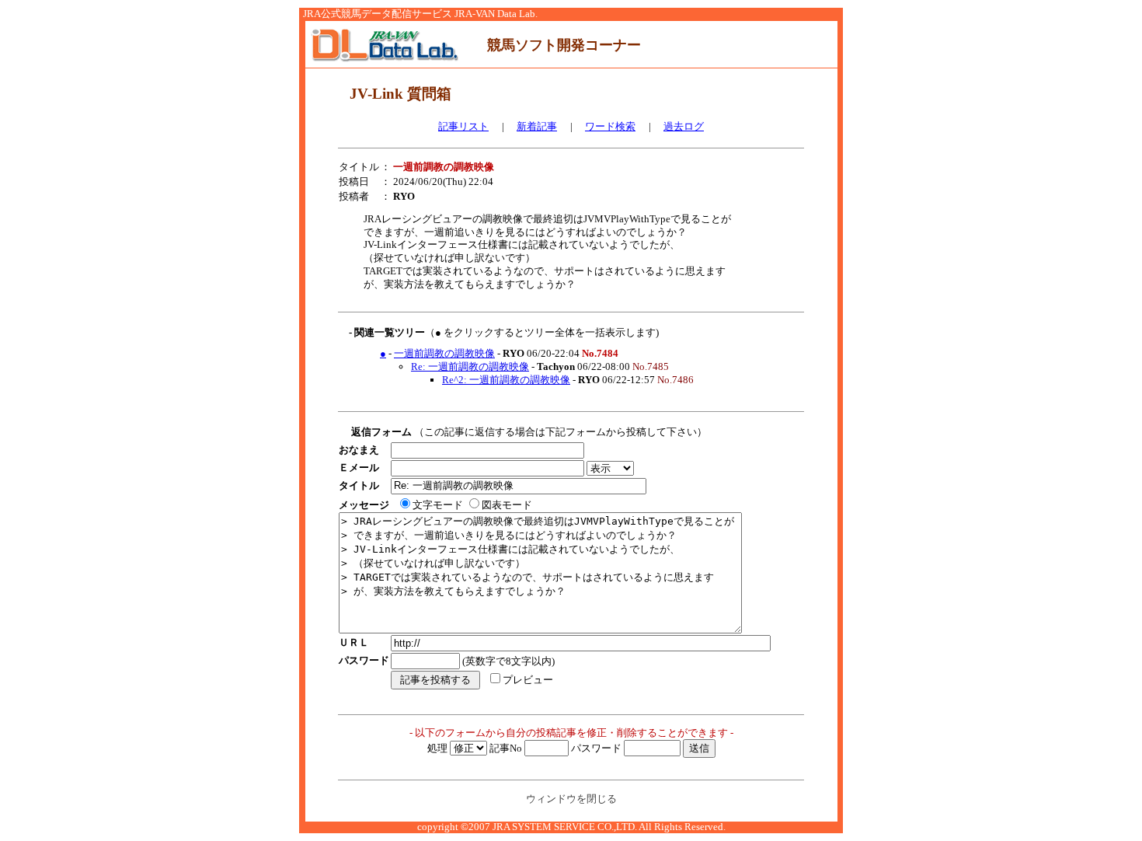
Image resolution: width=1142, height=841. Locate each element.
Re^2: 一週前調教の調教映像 (506, 380)
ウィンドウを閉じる (571, 798)
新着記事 (537, 126)
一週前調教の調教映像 (444, 353)
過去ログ (683, 126)
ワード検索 (610, 126)
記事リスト (463, 126)
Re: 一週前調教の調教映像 (470, 366)
